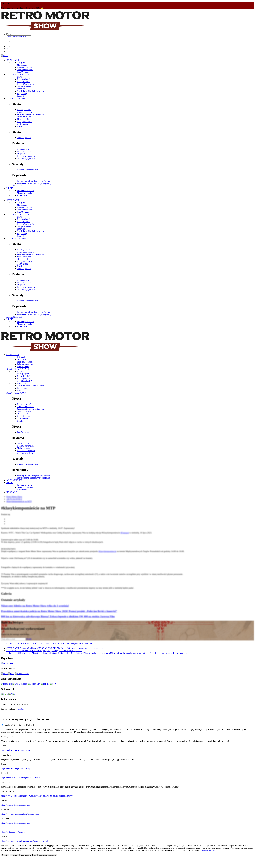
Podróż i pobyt (23, 72)
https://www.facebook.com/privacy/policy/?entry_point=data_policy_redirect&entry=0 (37, 796)
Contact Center (23, 149)
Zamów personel (24, 137)
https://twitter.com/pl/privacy (13, 832)
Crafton (21, 709)
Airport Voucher (166, 653)
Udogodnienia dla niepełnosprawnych (126, 653)
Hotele (20, 126)
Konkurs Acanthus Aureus (28, 170)
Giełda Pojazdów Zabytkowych (30, 91)
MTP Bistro (85, 653)
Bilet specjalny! (23, 79)
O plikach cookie (33, 725)
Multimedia (22, 65)
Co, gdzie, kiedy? (24, 86)
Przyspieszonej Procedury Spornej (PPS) (34, 183)
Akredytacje (22, 195)
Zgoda (7, 725)
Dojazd (22, 653)
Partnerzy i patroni (24, 67)
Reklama (36, 650)
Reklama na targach (25, 151)
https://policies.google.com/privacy (15, 750)
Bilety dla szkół (23, 81)
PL (7, 39)
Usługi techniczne (24, 121)
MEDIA (9, 188)
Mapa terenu (37, 653)
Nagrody (44, 650)
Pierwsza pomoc (180, 653)
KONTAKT (11, 198)
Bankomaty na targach (100, 653)
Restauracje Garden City (60, 653)
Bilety (23, 37)
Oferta (29, 650)
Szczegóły (18, 725)
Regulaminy (22, 93)
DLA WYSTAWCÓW (16, 98)
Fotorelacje (21, 89)
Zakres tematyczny (25, 69)
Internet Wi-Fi (148, 653)
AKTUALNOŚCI (14, 186)
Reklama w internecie (26, 156)
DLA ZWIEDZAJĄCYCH (18, 74)
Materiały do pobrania (26, 193)
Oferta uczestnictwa (25, 112)
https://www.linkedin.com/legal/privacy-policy (20, 777)
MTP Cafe (75, 653)
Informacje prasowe (25, 190)
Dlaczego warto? (24, 109)
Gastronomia (22, 124)
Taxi (157, 653)
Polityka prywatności (209, 850)
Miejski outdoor (23, 154)
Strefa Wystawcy (13, 37)
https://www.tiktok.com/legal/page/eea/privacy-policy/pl (24, 841)
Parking (20, 96)
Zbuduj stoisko (23, 119)
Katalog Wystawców (26, 84)
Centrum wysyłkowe (26, 158)
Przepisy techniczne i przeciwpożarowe (33, 181)
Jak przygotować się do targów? (30, 114)
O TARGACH (12, 60)
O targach (21, 62)
